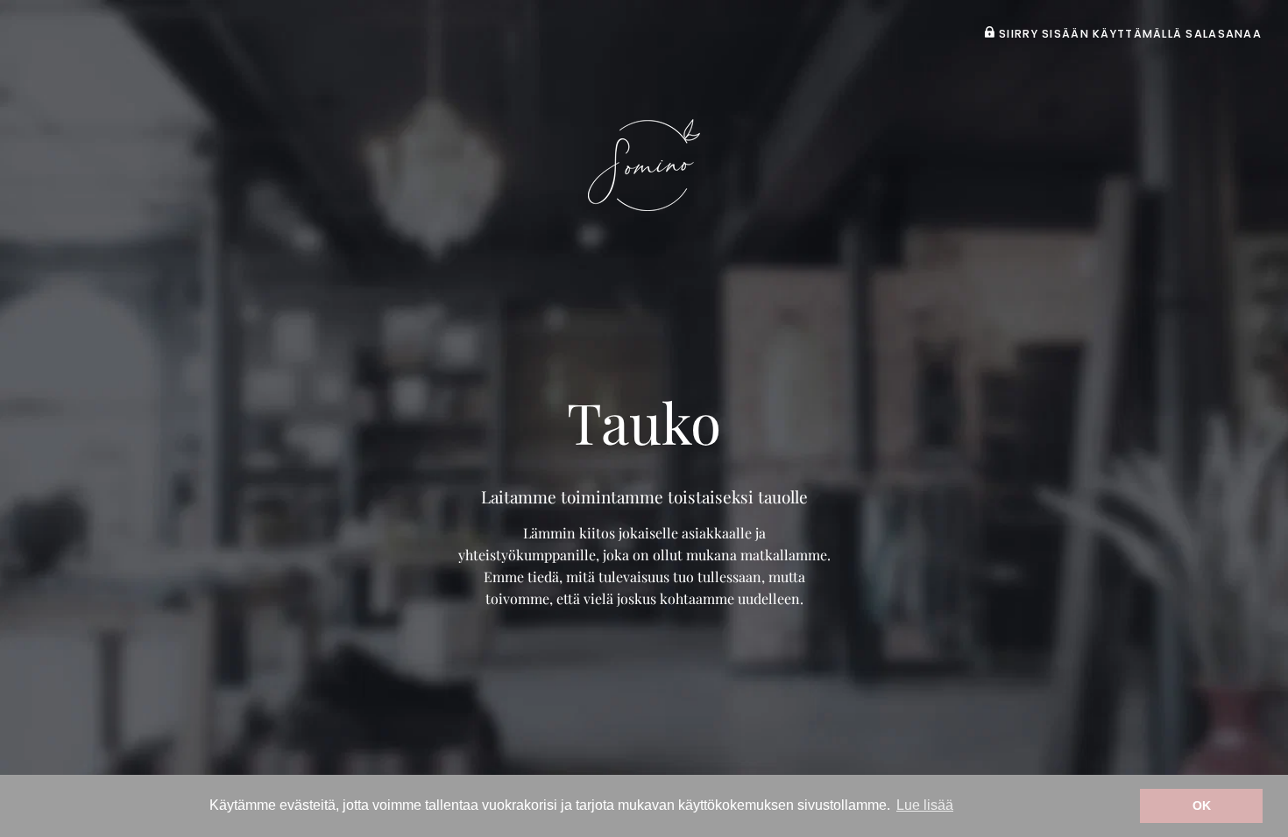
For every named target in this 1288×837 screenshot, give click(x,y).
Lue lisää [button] (924, 805)
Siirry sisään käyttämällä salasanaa (1128, 33)
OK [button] (1201, 805)
